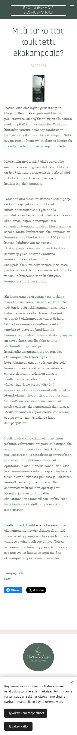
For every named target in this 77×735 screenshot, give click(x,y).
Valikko (71, 5)
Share (15, 590)
